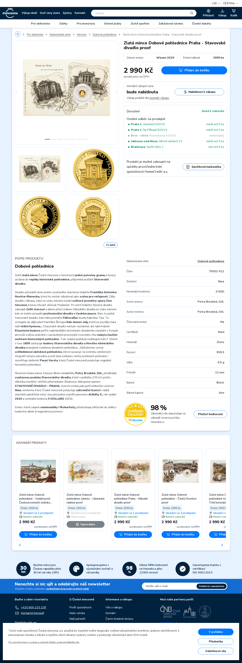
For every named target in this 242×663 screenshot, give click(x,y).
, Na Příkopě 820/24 (149, 130)
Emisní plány (112, 24)
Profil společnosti (80, 607)
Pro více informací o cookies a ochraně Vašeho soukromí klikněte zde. (44, 642)
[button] (230, 3)
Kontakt (80, 13)
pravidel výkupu (159, 98)
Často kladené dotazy (119, 619)
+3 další (110, 245)
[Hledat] (191, 13)
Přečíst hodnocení (210, 414)
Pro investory (86, 24)
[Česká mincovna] (10, 13)
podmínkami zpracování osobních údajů (67, 588)
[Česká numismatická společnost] (205, 611)
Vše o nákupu (114, 607)
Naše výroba (77, 613)
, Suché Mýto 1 (147, 147)
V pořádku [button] (216, 632)
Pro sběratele (40, 24)
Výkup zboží (29, 13)
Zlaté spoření (140, 24)
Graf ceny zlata (50, 13)
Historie (81, 34)
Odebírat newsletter (211, 586)
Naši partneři (77, 619)
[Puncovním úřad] (189, 611)
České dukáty (201, 24)
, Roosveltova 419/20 (153, 136)
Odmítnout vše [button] (215, 651)
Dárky (63, 24)
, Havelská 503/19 (148, 124)
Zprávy (67, 13)
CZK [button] (215, 3)
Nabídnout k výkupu (201, 92)
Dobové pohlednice (105, 34)
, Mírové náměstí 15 (156, 141)
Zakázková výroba (171, 24)
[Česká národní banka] (170, 611)
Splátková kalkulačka (206, 167)
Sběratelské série (60, 34)
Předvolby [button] (216, 641)
